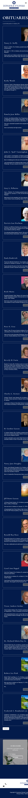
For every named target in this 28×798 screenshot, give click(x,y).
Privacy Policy (20, 793)
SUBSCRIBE (15, 757)
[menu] (25, 3)
